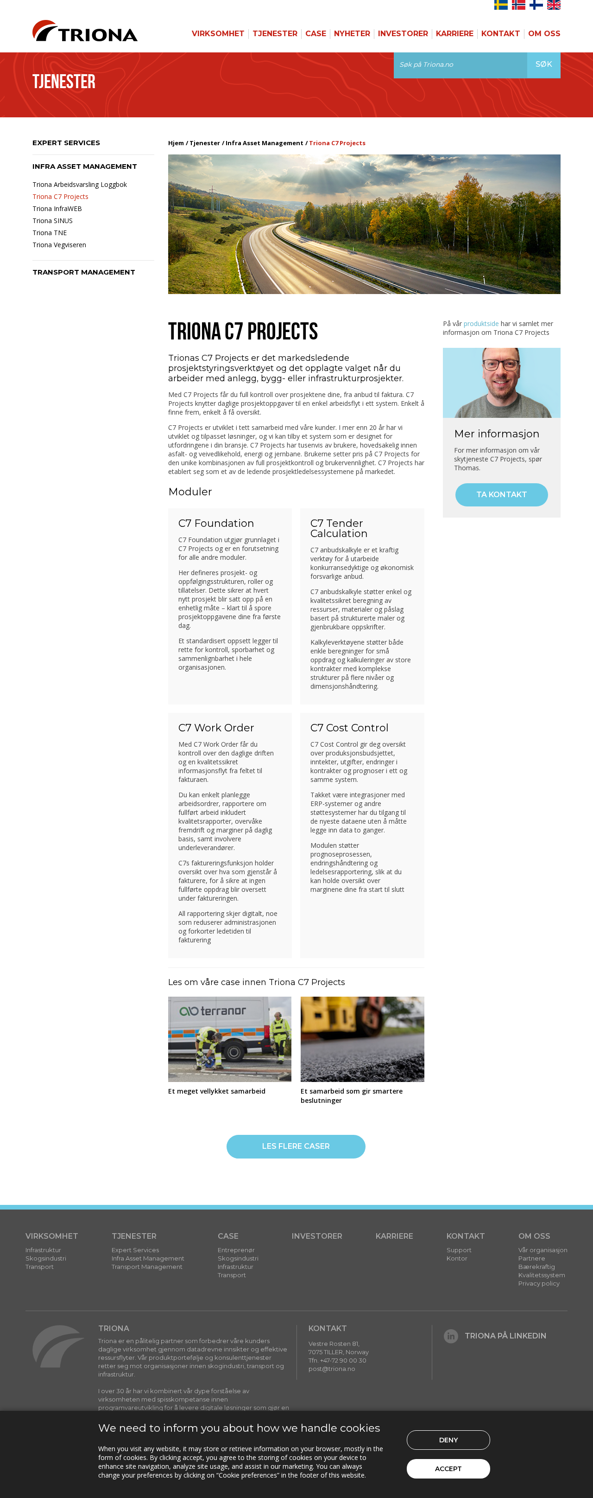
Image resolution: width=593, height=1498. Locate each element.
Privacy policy (539, 1283)
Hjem (176, 143)
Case (315, 33)
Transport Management (83, 272)
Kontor (457, 1258)
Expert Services (66, 142)
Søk (544, 64)
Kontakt (500, 33)
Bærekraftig (536, 1266)
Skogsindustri (45, 1258)
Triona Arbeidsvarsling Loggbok (79, 184)
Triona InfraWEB (57, 208)
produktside (481, 323)
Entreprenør (236, 1250)
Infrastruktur (43, 1250)
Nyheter (352, 33)
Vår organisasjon (543, 1250)
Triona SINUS (52, 220)
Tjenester (274, 33)
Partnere (531, 1258)
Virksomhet (218, 33)
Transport (39, 1266)
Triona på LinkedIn (506, 1336)
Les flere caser (296, 1146)
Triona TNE (49, 232)
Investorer (403, 33)
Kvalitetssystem (541, 1275)
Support (459, 1250)
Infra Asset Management (84, 166)
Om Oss (544, 33)
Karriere (454, 33)
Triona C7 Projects (60, 196)
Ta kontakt (501, 494)
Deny (448, 1440)
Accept (448, 1469)
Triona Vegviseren (59, 244)
